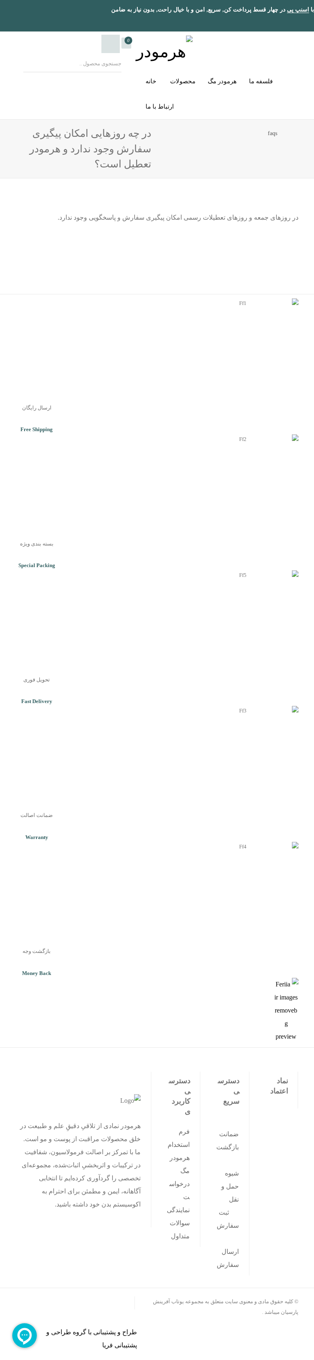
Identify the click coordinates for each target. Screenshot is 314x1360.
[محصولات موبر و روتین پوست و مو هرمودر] (162, 48)
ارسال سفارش (228, 1258)
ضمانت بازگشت (227, 1141)
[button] (126, 43)
